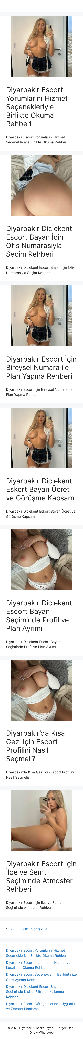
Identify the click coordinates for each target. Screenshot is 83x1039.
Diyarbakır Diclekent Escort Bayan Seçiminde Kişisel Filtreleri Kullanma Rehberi (35, 992)
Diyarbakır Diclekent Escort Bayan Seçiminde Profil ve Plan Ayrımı (39, 616)
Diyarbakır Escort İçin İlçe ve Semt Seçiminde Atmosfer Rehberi (41, 876)
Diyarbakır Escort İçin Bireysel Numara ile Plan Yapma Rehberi (41, 367)
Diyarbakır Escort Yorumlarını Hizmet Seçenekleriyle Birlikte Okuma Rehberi (37, 106)
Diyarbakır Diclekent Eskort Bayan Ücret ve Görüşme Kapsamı (41, 489)
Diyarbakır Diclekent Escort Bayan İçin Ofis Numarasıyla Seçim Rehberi (39, 241)
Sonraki (39, 929)
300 (25, 929)
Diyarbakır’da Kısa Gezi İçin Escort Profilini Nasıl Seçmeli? (35, 746)
